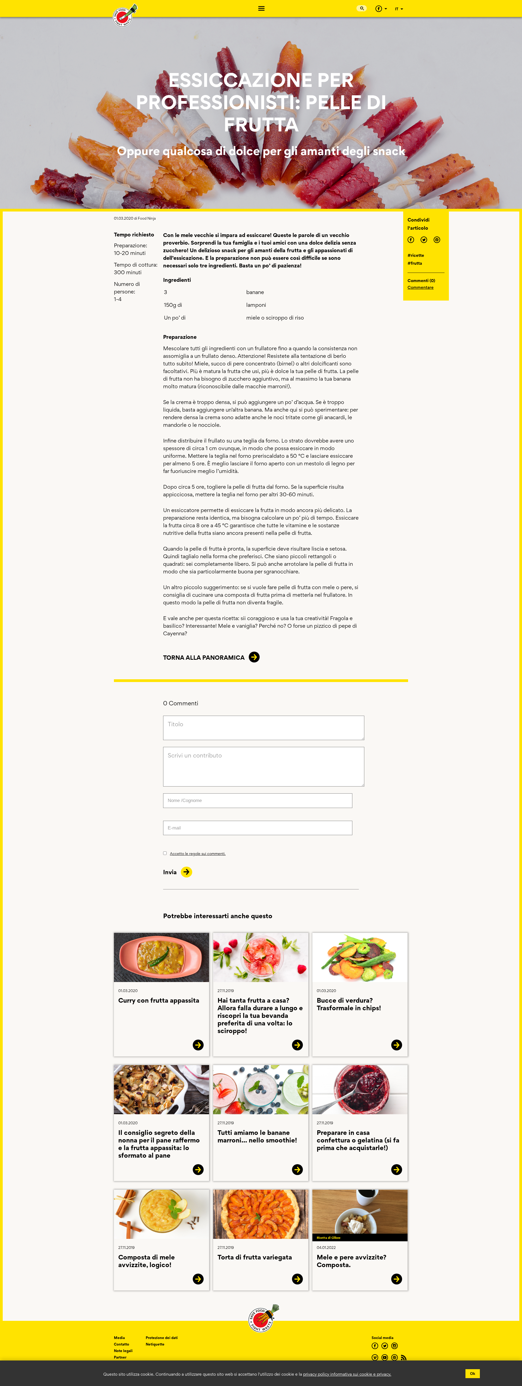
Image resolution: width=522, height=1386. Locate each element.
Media (119, 1338)
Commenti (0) (421, 280)
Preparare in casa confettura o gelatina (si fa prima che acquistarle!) (358, 1140)
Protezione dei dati (162, 1338)
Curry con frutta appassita (158, 1000)
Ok (472, 1373)
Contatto (121, 1344)
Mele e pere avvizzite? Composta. (351, 1261)
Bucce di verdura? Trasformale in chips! (349, 1004)
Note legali (123, 1351)
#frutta (415, 263)
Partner (120, 1357)
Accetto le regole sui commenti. (198, 853)
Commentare (421, 287)
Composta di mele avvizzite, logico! (146, 1261)
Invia (170, 872)
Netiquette (155, 1344)
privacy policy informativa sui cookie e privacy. (347, 1374)
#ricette (416, 255)
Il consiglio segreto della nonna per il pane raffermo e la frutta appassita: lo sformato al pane (159, 1144)
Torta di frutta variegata (254, 1257)
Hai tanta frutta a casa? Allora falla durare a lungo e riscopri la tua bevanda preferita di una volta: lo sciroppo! (260, 1015)
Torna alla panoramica (204, 657)
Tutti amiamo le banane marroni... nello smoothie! (257, 1136)
